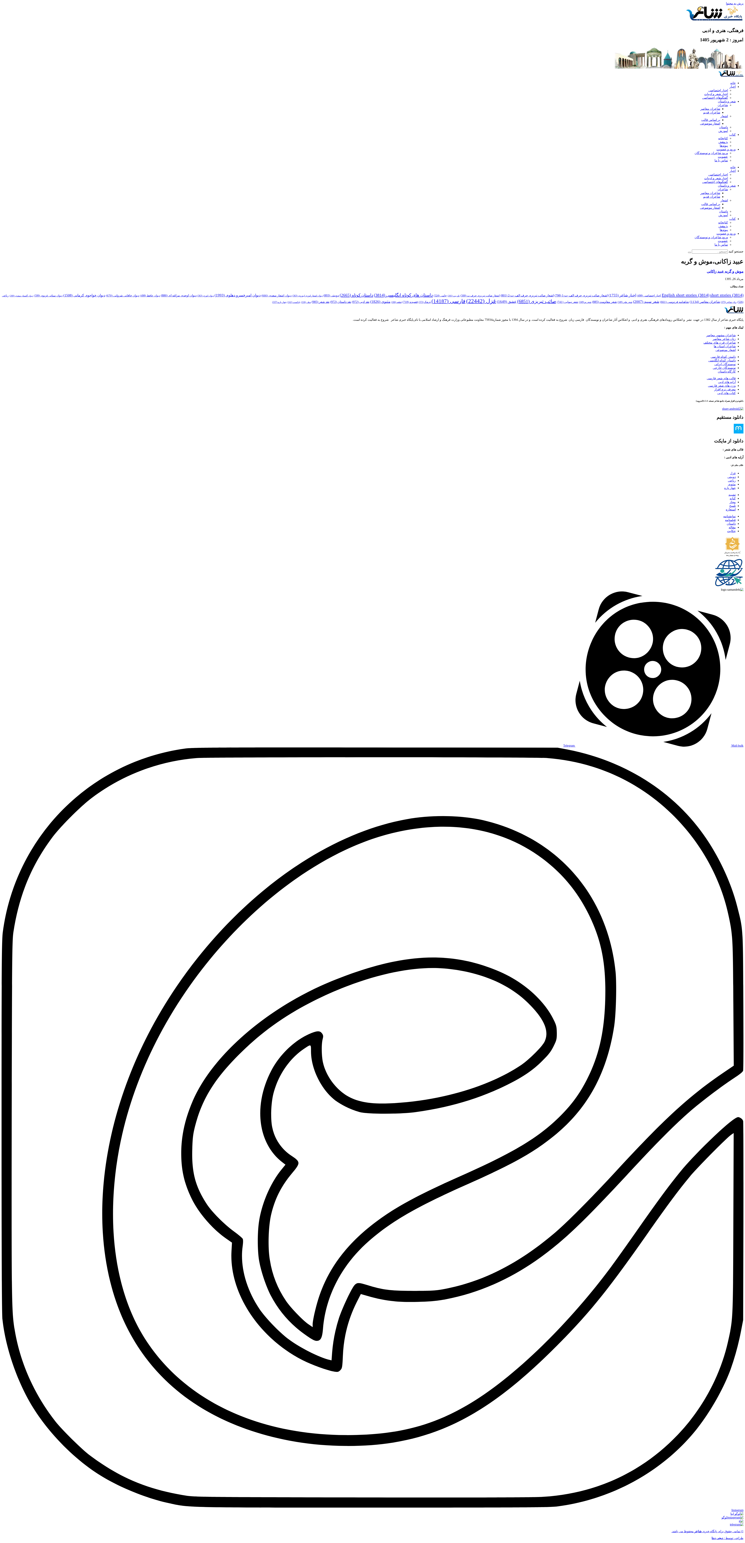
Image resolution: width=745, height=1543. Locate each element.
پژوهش (723, 142)
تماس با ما (721, 160)
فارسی (448, 301)
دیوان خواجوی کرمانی (84, 295)
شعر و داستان (727, 101)
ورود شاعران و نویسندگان (711, 153)
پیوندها (724, 145)
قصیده (410, 301)
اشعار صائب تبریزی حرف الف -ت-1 (581, 295)
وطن (306, 302)
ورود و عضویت (726, 149)
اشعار (724, 116)
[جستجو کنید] (689, 252)
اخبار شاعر (622, 295)
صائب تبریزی (536, 301)
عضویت (723, 156)
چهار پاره (279, 302)
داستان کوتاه (356, 295)
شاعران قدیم (711, 112)
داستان (723, 127)
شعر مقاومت (604, 301)
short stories (726, 295)
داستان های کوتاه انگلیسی (403, 295)
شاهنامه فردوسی (674, 301)
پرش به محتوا (734, 3)
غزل (481, 301)
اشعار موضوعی (710, 123)
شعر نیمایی (567, 301)
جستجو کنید (736, 251)
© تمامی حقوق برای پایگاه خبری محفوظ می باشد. (707, 1531)
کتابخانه (723, 138)
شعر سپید (646, 302)
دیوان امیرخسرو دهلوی (238, 295)
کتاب (732, 134)
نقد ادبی (360, 302)
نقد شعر (320, 302)
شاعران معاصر (710, 108)
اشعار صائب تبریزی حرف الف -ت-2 (527, 295)
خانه (733, 83)
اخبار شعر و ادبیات (716, 94)
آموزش (723, 131)
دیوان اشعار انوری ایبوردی (307, 295)
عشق (506, 302)
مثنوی (380, 302)
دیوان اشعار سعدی (276, 295)
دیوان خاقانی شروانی (122, 295)
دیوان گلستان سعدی (21, 296)
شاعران (723, 105)
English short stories (685, 295)
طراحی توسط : (727, 1538)
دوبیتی (331, 295)
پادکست (293, 302)
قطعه (396, 302)
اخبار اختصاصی (718, 90)
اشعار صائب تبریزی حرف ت (480, 295)
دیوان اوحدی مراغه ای (179, 295)
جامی (440, 295)
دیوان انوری (205, 295)
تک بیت (454, 296)
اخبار (732, 86)
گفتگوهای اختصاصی (715, 97)
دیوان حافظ (150, 295)
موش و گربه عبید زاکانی (725, 271)
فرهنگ (424, 302)
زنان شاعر (729, 302)
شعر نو (585, 302)
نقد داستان (340, 302)
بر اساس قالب (710, 119)
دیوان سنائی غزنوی (48, 295)
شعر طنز (625, 302)
